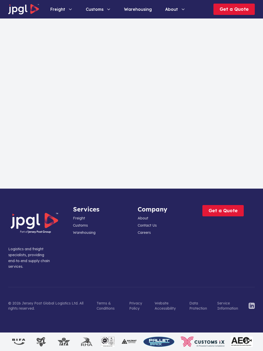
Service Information (227, 306)
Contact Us (147, 225)
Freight (57, 9)
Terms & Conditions (106, 306)
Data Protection (198, 306)
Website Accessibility (165, 306)
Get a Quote (234, 9)
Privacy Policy (135, 306)
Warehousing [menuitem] (138, 9)
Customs (95, 9)
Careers (144, 232)
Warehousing (84, 232)
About (171, 9)
